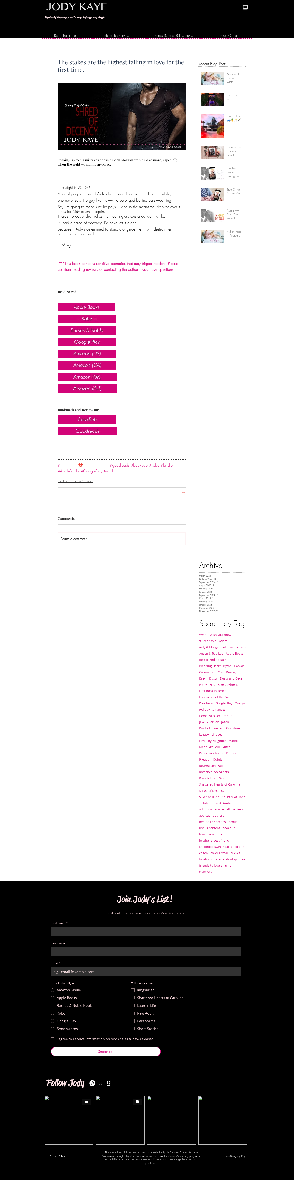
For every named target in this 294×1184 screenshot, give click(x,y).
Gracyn (240, 703)
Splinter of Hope (233, 797)
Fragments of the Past (215, 697)
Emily (203, 684)
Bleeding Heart (210, 666)
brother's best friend (214, 840)
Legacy (204, 734)
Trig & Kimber (223, 803)
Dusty (213, 678)
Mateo (233, 741)
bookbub (229, 828)
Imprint (228, 716)
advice (219, 809)
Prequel (204, 759)
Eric (212, 684)
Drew (203, 678)
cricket (235, 853)
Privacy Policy (57, 1156)
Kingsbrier (233, 728)
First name (59, 923)
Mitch (226, 747)
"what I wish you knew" (216, 635)
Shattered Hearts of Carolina (75, 481)
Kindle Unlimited (211, 728)
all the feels (234, 809)
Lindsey (216, 734)
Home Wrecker (209, 716)
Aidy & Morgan (209, 647)
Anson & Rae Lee (211, 653)
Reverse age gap (211, 765)
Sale (222, 778)
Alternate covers (234, 647)
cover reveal (219, 853)
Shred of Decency (211, 790)
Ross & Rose (208, 778)
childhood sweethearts (215, 847)
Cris (220, 672)
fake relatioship (226, 859)
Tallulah (204, 803)
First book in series (212, 691)
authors (218, 815)
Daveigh (232, 672)
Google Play (224, 703)
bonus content (209, 828)
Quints (218, 759)
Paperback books (211, 753)
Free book (206, 703)
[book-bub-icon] (100, 1083)
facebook (205, 859)
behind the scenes (212, 822)
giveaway (205, 871)
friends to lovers (211, 865)
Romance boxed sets (214, 772)
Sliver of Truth (209, 797)
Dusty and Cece (231, 678)
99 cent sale (207, 641)
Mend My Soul (209, 747)
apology (204, 815)
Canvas (239, 666)
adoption (205, 809)
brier (220, 834)
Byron (227, 666)
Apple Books (234, 653)
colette (239, 847)
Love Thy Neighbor (212, 741)
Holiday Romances (212, 709)
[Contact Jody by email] (245, 7)
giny (228, 865)
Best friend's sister (212, 659)
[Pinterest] (92, 1083)
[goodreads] (109, 1083)
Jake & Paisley (209, 722)
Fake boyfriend (228, 684)
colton (203, 853)
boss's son (206, 834)
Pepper (231, 753)
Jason (225, 722)
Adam (223, 641)
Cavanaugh (207, 672)
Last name (58, 943)
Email (55, 963)
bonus (232, 822)
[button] (65, 36)
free (242, 859)
